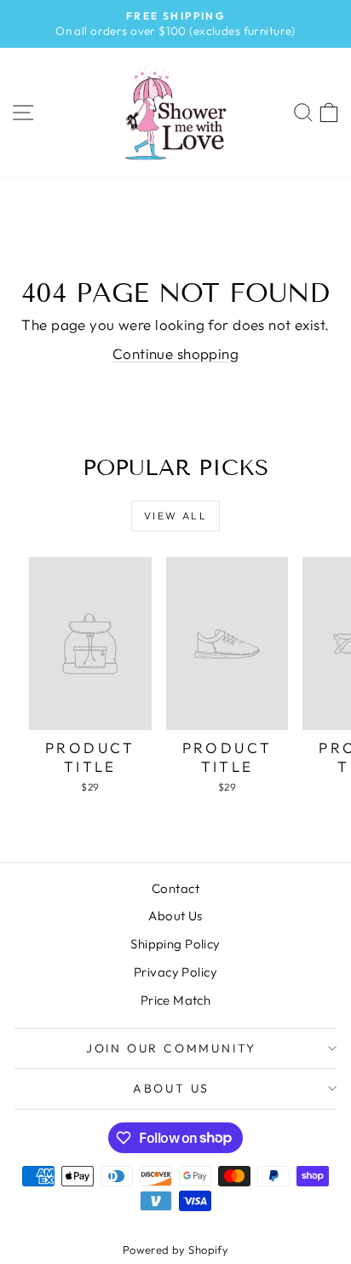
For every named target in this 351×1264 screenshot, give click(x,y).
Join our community (171, 1048)
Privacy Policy (175, 972)
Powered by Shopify (176, 1249)
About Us (175, 915)
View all (175, 515)
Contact (175, 888)
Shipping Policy (175, 944)
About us (171, 1088)
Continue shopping (175, 353)
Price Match (176, 1000)
